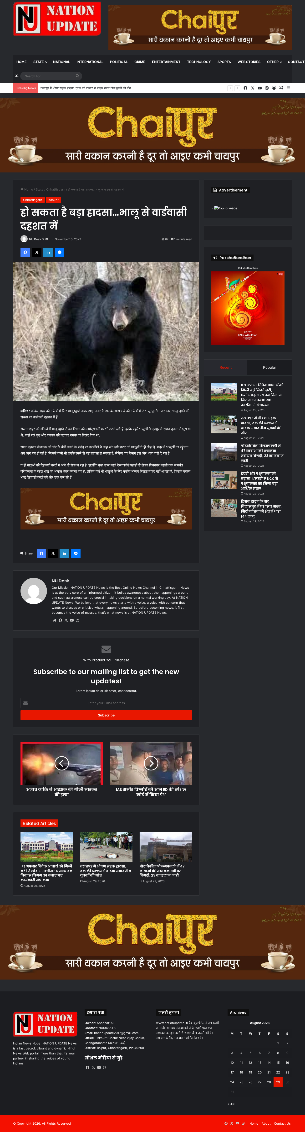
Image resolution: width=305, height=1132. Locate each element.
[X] (66, 620)
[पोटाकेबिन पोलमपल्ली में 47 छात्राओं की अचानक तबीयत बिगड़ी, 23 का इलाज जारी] (166, 847)
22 (278, 1072)
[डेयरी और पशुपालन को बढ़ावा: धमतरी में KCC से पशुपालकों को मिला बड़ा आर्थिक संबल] (224, 480)
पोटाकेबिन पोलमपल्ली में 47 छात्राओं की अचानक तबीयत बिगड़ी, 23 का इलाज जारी (87, 88)
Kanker (53, 200)
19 (250, 1072)
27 (259, 1082)
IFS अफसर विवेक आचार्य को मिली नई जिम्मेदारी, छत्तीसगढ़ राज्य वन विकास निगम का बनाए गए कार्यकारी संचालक (46, 873)
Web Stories (249, 62)
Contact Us (282, 1123)
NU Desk (35, 239)
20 (260, 1072)
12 (250, 1062)
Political (119, 62)
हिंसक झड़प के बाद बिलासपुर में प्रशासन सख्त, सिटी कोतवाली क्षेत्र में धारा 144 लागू (261, 509)
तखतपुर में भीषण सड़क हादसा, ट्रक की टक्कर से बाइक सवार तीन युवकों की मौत (105, 871)
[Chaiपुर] (152, 135)
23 (287, 1072)
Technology (199, 62)
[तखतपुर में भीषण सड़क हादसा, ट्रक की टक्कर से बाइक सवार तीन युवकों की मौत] (106, 847)
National (61, 62)
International (90, 62)
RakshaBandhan (248, 268)
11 (241, 1062)
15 (278, 1062)
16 (287, 1062)
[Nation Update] (57, 19)
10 (232, 1062)
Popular (269, 367)
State (38, 62)
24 (232, 1082)
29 (278, 1082)
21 (269, 1072)
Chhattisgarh (55, 189)
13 (259, 1062)
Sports (224, 62)
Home (21, 62)
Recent (226, 367)
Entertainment (166, 62)
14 (269, 1062)
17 (232, 1072)
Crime (139, 62)
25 (241, 1082)
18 (241, 1072)
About (266, 1123)
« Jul (231, 1104)
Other (273, 62)
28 (269, 1082)
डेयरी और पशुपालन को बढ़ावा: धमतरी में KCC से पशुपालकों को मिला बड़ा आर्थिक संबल (259, 481)
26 (250, 1082)
